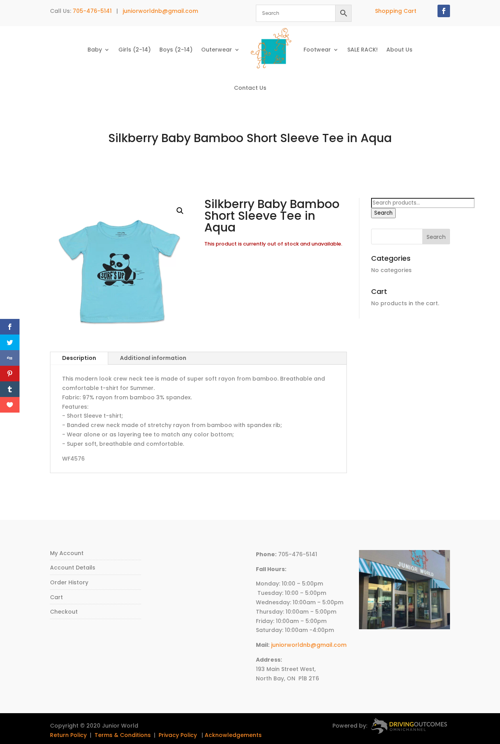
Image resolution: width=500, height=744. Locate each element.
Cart (56, 597)
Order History (69, 582)
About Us (399, 49)
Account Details (72, 567)
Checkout (64, 612)
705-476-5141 (92, 11)
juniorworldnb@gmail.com (160, 11)
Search (383, 213)
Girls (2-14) (134, 49)
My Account (67, 553)
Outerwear (216, 49)
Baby (95, 49)
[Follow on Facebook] (444, 11)
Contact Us (250, 88)
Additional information (153, 358)
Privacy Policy (178, 735)
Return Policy (68, 735)
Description (79, 358)
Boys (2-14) (176, 49)
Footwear (317, 49)
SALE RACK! (362, 49)
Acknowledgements (233, 735)
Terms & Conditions (123, 735)
